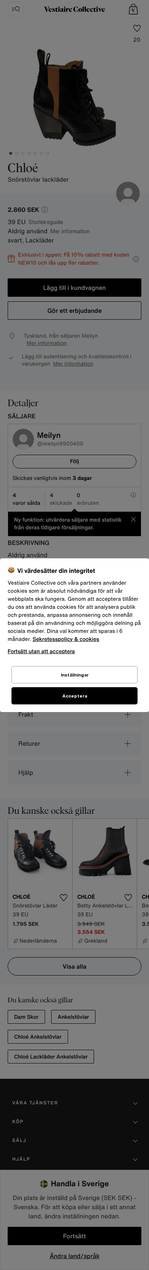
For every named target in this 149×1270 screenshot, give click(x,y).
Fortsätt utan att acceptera (41, 651)
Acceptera (74, 696)
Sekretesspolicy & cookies (65, 639)
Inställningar (75, 675)
